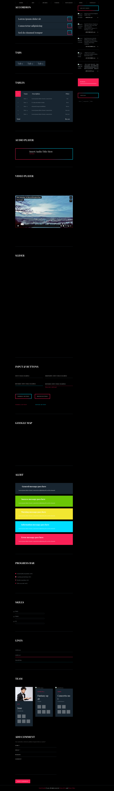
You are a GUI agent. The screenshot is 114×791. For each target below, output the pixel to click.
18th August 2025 (90, 71)
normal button (23, 396)
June (19, 708)
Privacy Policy (71, 788)
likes (91, 101)
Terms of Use (63, 788)
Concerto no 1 (64, 697)
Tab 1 (20, 63)
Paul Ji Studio (42, 788)
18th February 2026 (90, 32)
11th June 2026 (89, 17)
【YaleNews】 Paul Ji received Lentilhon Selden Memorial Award (90, 54)
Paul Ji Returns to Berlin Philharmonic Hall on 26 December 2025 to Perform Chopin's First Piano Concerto (90, 41)
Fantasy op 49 (42, 697)
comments (86, 101)
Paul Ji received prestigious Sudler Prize (91, 14)
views (80, 101)
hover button (42, 396)
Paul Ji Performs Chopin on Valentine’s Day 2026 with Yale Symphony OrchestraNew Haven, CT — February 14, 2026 (91, 26)
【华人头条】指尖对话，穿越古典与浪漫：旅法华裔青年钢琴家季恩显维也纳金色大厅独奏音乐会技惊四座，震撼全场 (91, 66)
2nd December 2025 (90, 46)
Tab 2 (30, 63)
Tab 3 (40, 63)
